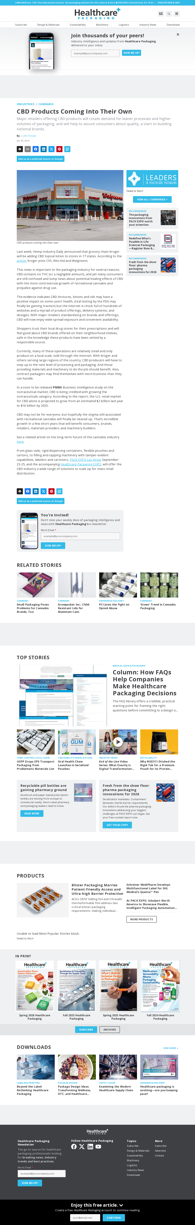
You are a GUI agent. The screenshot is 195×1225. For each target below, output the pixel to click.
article (21, 261)
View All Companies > (152, 199)
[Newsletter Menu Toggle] (161, 14)
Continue (114, 1217)
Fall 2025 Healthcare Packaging (76, 1017)
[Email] (28, 149)
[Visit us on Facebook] (74, 1146)
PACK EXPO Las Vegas (85, 460)
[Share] (36, 149)
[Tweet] (51, 149)
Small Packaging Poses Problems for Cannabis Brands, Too (33, 608)
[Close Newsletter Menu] (178, 34)
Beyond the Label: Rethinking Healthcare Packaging (32, 1090)
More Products (141, 919)
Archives (109, 1029)
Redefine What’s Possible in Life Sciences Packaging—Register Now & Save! (142, 243)
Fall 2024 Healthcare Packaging (160, 1017)
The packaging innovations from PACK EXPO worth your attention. (141, 219)
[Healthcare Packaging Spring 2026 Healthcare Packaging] (34, 986)
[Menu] (177, 14)
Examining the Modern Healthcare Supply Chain (116, 1088)
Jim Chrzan (29, 135)
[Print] (20, 149)
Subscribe (86, 1029)
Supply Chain (107, 1082)
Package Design (67, 1082)
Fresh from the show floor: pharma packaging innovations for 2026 (142, 267)
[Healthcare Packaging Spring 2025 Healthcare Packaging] (118, 986)
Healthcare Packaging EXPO (81, 464)
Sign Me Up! (132, 52)
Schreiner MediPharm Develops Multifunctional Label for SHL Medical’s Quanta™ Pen (148, 888)
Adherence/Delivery (111, 600)
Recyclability (148, 757)
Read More (32, 813)
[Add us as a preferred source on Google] (67, 149)
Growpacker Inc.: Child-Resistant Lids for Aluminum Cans (74, 608)
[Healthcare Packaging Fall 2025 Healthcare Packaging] (76, 986)
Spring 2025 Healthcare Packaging (118, 1017)
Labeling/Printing (28, 1082)
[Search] (169, 14)
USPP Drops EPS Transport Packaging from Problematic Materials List (35, 765)
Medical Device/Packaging (129, 665)
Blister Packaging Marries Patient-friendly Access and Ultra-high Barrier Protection (97, 889)
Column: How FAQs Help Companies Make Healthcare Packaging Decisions (145, 683)
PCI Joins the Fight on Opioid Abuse (114, 606)
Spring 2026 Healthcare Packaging (34, 1017)
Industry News (108, 757)
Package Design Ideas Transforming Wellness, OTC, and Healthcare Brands (74, 1090)
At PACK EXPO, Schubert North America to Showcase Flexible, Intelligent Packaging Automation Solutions (150, 904)
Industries (25, 104)
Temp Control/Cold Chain (33, 757)
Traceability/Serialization (75, 757)
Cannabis (45, 104)
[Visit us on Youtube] (98, 1146)
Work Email (48, 530)
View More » (170, 1048)
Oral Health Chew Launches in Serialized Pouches (73, 765)
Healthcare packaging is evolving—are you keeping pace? (159, 1090)
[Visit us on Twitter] (82, 1146)
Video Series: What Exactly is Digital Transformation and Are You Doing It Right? (115, 765)
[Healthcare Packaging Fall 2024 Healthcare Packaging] (160, 986)
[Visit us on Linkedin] (90, 1146)
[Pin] (59, 149)
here (20, 442)
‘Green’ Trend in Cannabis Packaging (158, 606)
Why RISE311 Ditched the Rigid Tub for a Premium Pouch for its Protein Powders (157, 765)
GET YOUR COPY (117, 825)
